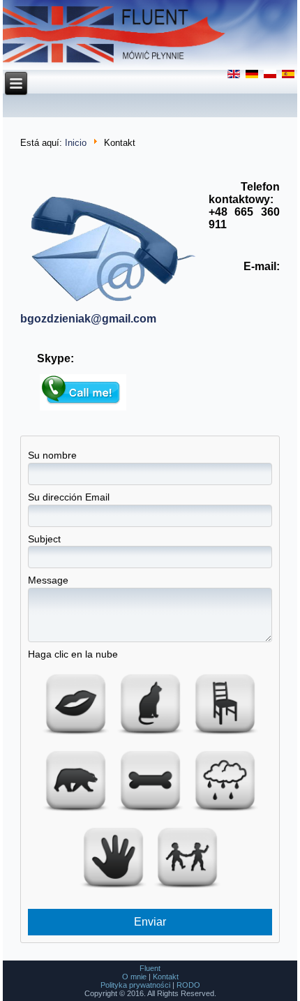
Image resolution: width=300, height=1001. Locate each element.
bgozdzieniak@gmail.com (88, 319)
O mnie (134, 976)
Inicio (76, 143)
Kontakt (166, 976)
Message (48, 580)
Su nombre (52, 455)
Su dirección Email (69, 497)
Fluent (150, 968)
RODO (188, 985)
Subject (44, 538)
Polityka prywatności (135, 985)
